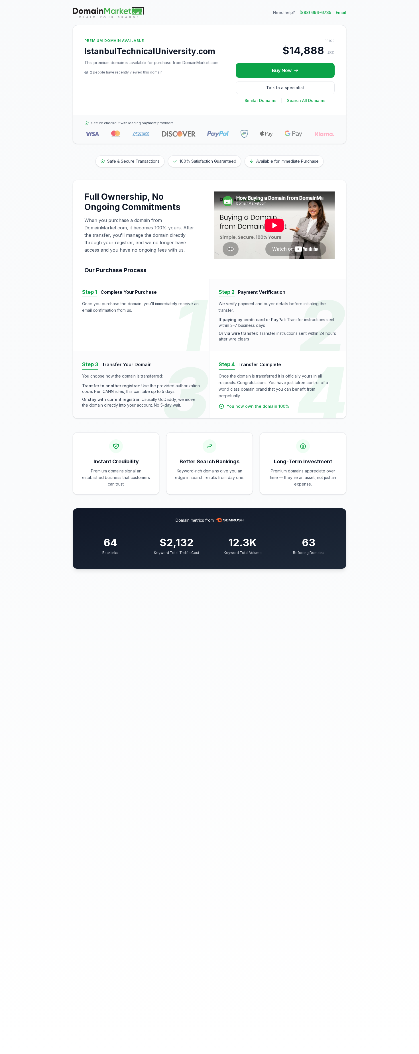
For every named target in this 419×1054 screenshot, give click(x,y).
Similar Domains (260, 100)
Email (341, 12)
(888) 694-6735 (315, 12)
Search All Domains (306, 100)
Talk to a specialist (285, 87)
